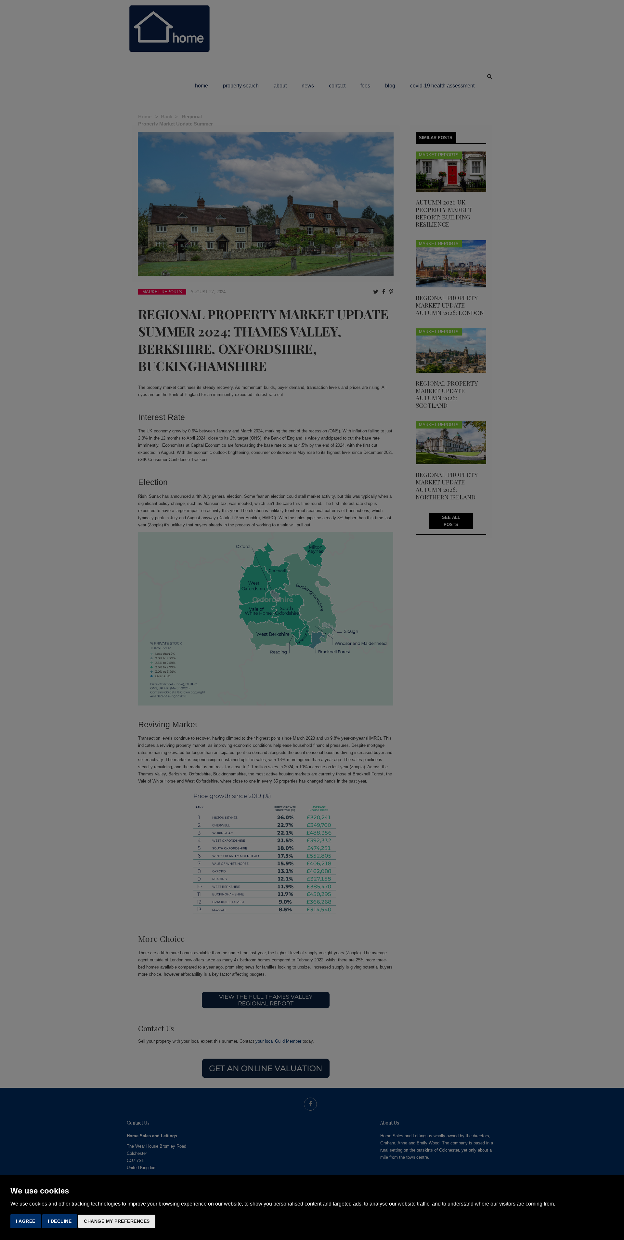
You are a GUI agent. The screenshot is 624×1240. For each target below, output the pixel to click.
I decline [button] (60, 1221)
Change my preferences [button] (117, 1221)
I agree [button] (25, 1221)
